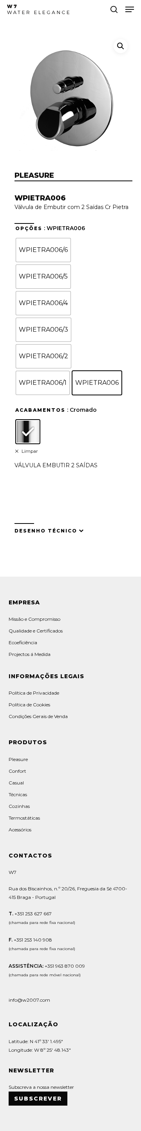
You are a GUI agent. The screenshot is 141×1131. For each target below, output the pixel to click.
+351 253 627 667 (32, 914)
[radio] (43, 250)
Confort (17, 771)
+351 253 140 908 (33, 940)
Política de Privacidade (34, 693)
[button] (129, 9)
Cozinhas (19, 806)
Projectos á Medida (30, 654)
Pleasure (18, 759)
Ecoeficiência (23, 642)
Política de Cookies (29, 705)
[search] (114, 9)
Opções (28, 228)
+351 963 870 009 (65, 966)
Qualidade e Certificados (36, 631)
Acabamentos (40, 410)
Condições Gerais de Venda (38, 716)
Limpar (30, 451)
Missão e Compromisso (34, 619)
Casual (16, 783)
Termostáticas (24, 818)
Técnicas (18, 794)
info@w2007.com (67, 497)
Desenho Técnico (45, 531)
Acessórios (20, 830)
